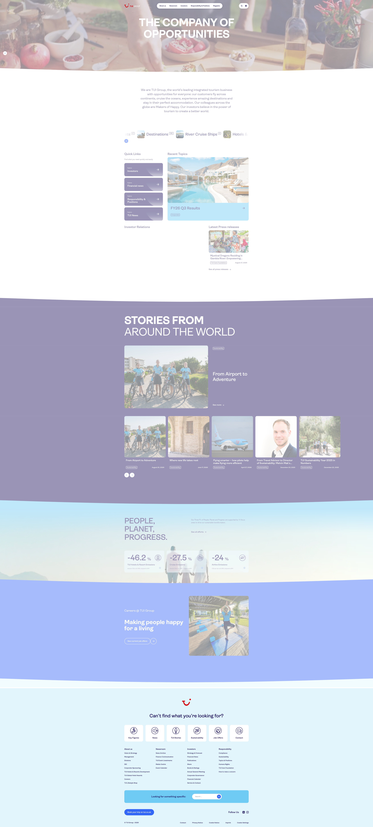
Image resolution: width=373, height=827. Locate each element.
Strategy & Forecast (194, 753)
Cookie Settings (243, 823)
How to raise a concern (227, 772)
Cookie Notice (214, 823)
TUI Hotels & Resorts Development (137, 772)
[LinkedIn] (243, 812)
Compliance (223, 753)
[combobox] (207, 796)
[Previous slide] (126, 475)
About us (162, 6)
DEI (125, 764)
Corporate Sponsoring (132, 768)
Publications (191, 760)
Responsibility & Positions (200, 6)
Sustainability (224, 757)
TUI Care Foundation (226, 768)
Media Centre (161, 764)
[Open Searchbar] (242, 6)
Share (189, 764)
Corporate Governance (195, 775)
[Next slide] (132, 475)
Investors (184, 6)
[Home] (132, 5)
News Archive (161, 753)
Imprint (228, 823)
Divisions (127, 760)
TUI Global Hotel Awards (133, 775)
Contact (183, 823)
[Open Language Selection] (246, 6)
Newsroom (173, 6)
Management (129, 757)
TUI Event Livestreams (164, 760)
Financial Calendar (194, 779)
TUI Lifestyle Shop (130, 783)
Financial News (192, 757)
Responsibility (225, 749)
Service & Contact (194, 783)
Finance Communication (164, 757)
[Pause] (5, 54)
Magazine (216, 6)
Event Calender (161, 768)
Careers (127, 779)
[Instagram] (247, 812)
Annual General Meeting (196, 772)
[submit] (219, 797)
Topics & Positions (225, 760)
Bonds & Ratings (193, 768)
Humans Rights (224, 764)
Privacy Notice (197, 823)
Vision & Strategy (130, 753)
